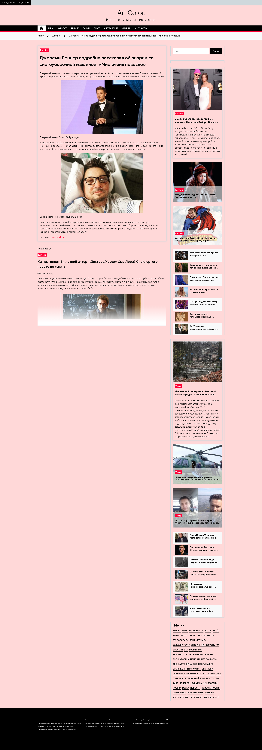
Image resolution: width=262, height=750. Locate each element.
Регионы (209, 693)
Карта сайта (140, 28)
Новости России (211, 688)
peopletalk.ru (57, 237)
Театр (97, 28)
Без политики (180, 640)
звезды (208, 697)
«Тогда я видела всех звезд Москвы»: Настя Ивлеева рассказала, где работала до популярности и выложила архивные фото (204, 303)
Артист (185, 635)
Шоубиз (126, 28)
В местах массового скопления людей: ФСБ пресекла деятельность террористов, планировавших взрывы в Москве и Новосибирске (202, 610)
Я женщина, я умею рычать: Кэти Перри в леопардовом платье (203, 266)
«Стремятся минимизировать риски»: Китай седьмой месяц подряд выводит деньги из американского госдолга (203, 585)
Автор (208, 631)
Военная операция (203, 654)
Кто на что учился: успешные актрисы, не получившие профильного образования (203, 315)
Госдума (210, 674)
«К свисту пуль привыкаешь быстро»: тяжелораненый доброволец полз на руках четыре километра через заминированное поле (196, 521)
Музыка (75, 28)
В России (178, 650)
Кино (51, 28)
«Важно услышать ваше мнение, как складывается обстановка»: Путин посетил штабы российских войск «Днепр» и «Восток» (197, 478)
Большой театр (181, 645)
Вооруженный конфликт (187, 669)
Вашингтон (195, 650)
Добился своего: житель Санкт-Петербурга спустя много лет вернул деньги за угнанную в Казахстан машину (204, 573)
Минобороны (210, 683)
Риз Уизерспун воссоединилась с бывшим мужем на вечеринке (203, 328)
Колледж (185, 683)
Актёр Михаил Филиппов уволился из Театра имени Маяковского (203, 536)
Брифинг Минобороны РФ (205, 645)
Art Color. (131, 13)
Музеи (185, 688)
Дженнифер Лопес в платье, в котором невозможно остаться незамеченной (204, 279)
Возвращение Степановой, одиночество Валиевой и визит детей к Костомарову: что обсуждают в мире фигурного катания (204, 598)
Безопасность (206, 635)
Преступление (195, 693)
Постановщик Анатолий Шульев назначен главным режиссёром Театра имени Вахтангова (204, 549)
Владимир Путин (182, 654)
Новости (195, 688)
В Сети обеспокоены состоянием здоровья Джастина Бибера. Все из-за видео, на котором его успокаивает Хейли (197, 121)
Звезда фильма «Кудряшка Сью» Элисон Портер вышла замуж (195, 196)
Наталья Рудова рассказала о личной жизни (204, 290)
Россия (177, 697)
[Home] (42, 28)
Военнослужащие (203, 664)
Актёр (216, 631)
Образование (111, 28)
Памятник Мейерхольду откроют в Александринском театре (204, 561)
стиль (216, 697)
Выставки (207, 669)
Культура (62, 28)
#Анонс (177, 631)
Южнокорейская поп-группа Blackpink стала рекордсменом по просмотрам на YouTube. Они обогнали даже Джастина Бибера (204, 254)
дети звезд (196, 697)
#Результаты (196, 631)
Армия (176, 635)
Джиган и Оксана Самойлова (189, 678)
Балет (193, 635)
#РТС (185, 631)
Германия (178, 674)
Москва (177, 688)
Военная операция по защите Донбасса (195, 659)
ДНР (218, 674)
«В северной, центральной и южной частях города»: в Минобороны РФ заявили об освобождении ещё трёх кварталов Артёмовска (196, 393)
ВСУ (186, 650)
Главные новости (194, 674)
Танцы (86, 28)
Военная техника (182, 664)
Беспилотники (198, 640)
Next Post (43, 248)
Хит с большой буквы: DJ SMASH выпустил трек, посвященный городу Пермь (195, 239)
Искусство (212, 678)
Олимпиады (179, 693)
